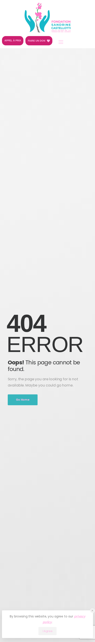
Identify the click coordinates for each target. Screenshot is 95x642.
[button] (92, 610)
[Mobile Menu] (61, 42)
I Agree (48, 631)
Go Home (22, 399)
